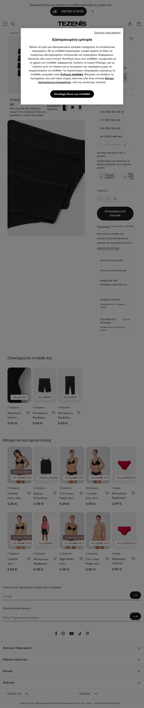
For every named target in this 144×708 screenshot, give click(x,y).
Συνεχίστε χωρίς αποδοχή (107, 32)
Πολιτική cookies (71, 74)
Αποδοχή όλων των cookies (72, 94)
